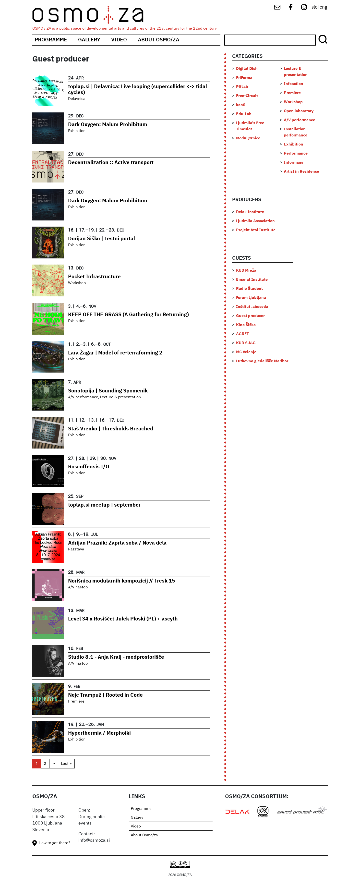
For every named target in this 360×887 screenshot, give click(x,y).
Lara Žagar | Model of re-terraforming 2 (115, 353)
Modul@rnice (248, 138)
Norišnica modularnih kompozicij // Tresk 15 (121, 581)
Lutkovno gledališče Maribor (262, 361)
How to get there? (54, 843)
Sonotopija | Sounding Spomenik (108, 391)
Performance (296, 154)
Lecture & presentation (120, 397)
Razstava (76, 549)
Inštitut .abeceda (252, 307)
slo (315, 7)
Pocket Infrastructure (94, 276)
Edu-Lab (244, 114)
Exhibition (76, 131)
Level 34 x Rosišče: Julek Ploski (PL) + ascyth (123, 619)
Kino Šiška (246, 325)
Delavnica (76, 99)
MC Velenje (246, 352)
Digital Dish (247, 69)
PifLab (242, 87)
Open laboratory (299, 111)
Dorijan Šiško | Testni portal (101, 239)
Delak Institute (250, 212)
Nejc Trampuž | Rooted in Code (105, 695)
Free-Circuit (247, 96)
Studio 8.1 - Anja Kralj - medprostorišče (116, 657)
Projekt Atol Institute (256, 230)
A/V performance (83, 397)
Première (76, 702)
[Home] (92, 15)
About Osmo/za (158, 40)
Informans (293, 163)
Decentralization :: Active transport (111, 162)
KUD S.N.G (246, 343)
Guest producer (250, 316)
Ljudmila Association (255, 221)
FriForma (244, 78)
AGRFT (242, 334)
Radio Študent (249, 289)
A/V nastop (78, 587)
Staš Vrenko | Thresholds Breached (110, 429)
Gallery (89, 40)
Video (119, 40)
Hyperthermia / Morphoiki (99, 733)
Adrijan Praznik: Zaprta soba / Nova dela (117, 543)
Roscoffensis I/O (88, 467)
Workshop (77, 283)
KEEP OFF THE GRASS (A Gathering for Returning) (128, 314)
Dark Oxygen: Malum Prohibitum (107, 124)
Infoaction (293, 84)
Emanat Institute (252, 280)
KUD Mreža (246, 271)
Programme (51, 40)
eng (323, 7)
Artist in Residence (301, 172)
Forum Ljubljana (251, 298)
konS (240, 105)
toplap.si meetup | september (104, 505)
